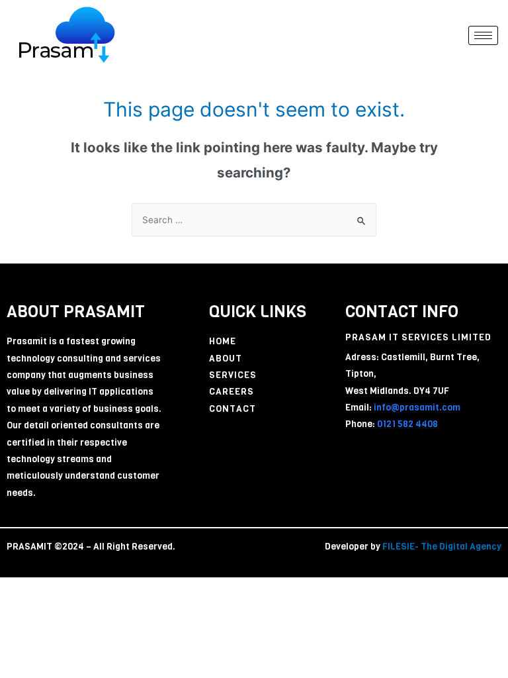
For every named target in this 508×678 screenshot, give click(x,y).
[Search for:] (254, 220)
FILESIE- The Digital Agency (441, 546)
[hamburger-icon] (483, 35)
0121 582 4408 (406, 424)
